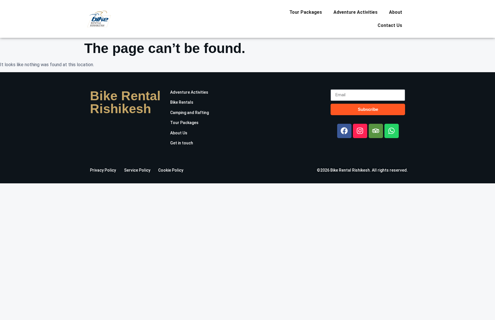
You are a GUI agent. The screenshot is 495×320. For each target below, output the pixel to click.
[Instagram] (360, 131)
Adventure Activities (355, 12)
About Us (178, 133)
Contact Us (390, 25)
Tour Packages (305, 12)
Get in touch (181, 143)
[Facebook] (344, 131)
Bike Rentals (181, 102)
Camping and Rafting (189, 112)
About (395, 12)
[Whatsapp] (391, 131)
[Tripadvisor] (376, 131)
